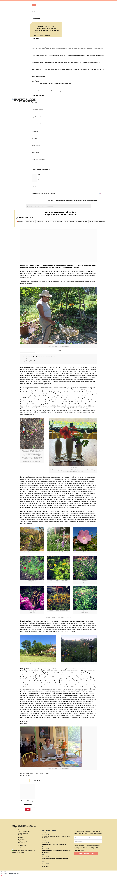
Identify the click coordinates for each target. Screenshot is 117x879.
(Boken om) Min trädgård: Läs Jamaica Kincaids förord (61, 213)
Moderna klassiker (37, 124)
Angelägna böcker (37, 117)
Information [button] (51, 193)
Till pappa (34, 102)
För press (87, 200)
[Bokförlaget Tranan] (24, 102)
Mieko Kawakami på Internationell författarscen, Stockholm (56, 851)
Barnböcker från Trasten (46, 84)
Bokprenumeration (37, 193)
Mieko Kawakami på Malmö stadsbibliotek (54, 844)
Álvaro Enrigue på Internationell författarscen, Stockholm (56, 836)
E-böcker (80, 91)
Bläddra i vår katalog (64, 84)
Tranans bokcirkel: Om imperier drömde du (55, 858)
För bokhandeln (94, 200)
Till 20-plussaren (57, 221)
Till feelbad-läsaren (81, 221)
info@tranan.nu (22, 847)
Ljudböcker (86, 91)
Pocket (56, 84)
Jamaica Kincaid (28, 804)
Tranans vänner (64, 200)
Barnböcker (35, 131)
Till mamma (40, 221)
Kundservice (80, 200)
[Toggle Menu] (34, 5)
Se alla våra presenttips (38, 159)
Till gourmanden (69, 221)
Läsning (45, 193)
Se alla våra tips (30, 221)
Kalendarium (73, 200)
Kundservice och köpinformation (42, 35)
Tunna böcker (35, 152)
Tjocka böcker (36, 145)
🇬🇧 (100, 193)
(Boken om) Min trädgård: (34, 356)
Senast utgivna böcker (38, 76)
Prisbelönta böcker (37, 109)
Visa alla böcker (45, 41)
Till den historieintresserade (97, 221)
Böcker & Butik (36, 19)
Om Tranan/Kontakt (54, 200)
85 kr (27, 809)
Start (33, 11)
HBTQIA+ (34, 138)
